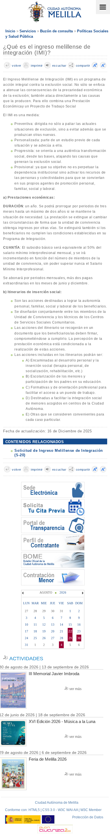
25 (35, 638)
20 (52, 631)
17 (26, 631)
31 (26, 644)
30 (79, 638)
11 (35, 624)
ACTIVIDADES (26, 658)
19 (44, 631)
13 (52, 624)
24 (26, 638)
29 (70, 638)
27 (52, 638)
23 (79, 631)
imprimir (37, 65)
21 (61, 631)
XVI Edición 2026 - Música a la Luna (62, 721)
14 (61, 624)
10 (26, 624)
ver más (75, 689)
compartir (83, 65)
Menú (103, 7)
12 (44, 624)
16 (79, 624)
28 (61, 638)
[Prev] (23, 593)
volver (16, 65)
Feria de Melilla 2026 (48, 759)
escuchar (59, 65)
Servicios (27, 31)
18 (35, 631)
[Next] (82, 593)
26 (44, 638)
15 (70, 624)
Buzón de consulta (56, 31)
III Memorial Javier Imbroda (54, 673)
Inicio (10, 31)
